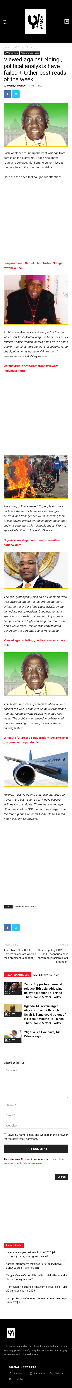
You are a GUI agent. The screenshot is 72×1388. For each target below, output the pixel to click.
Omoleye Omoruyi (16, 85)
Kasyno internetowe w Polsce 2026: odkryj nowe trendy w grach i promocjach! (34, 1265)
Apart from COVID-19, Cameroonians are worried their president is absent (20, 954)
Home (7, 47)
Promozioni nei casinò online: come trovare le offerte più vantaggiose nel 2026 (37, 1288)
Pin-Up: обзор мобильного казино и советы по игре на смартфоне (36, 1300)
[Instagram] (30, 1373)
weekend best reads (25, 906)
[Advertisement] (36, 221)
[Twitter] (16, 94)
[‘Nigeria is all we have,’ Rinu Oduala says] (13, 1036)
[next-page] (12, 1050)
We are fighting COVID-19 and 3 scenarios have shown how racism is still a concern (52, 956)
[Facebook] (7, 94)
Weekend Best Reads (30, 53)
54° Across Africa (23, 47)
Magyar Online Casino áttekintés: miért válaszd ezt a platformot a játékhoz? (36, 1277)
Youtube (18, 1379)
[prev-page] (6, 1050)
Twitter (59, 1373)
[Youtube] (10, 1379)
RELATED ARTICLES (17, 974)
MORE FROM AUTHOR (46, 974)
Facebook (19, 1373)
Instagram (39, 1373)
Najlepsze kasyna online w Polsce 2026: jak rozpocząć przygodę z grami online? (31, 1254)
